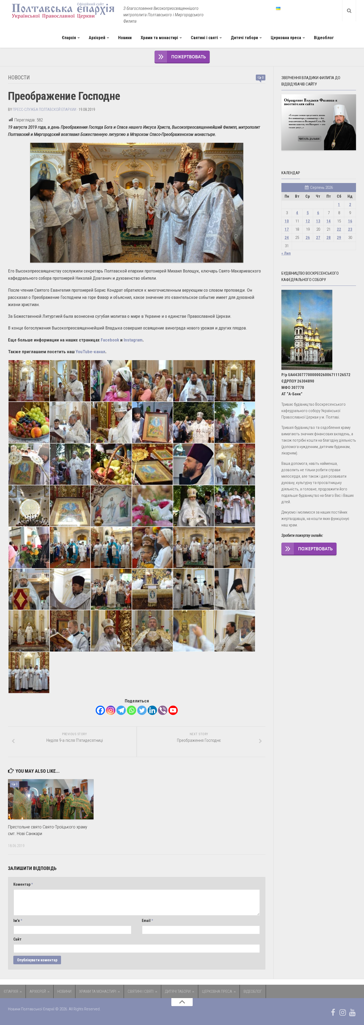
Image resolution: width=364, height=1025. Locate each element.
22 (339, 229)
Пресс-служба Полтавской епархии (44, 109)
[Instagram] (110, 710)
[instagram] (342, 1012)
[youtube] (352, 1012)
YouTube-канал (90, 351)
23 (350, 229)
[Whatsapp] (131, 710)
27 (318, 237)
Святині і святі (204, 37)
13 (318, 221)
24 (287, 237)
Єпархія (69, 37)
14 (328, 221)
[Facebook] (100, 710)
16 (350, 221)
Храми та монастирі (159, 37)
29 (339, 237)
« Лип (286, 253)
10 (287, 221)
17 (287, 229)
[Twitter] (142, 710)
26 (308, 237)
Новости (19, 77)
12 (308, 221)
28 (328, 237)
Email (147, 920)
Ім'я (17, 920)
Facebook (110, 340)
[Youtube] (173, 710)
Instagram (133, 340)
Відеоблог (324, 37)
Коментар (23, 884)
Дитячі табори (244, 37)
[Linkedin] (152, 710)
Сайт (17, 939)
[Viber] (162, 710)
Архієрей (97, 37)
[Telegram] (121, 710)
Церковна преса (286, 37)
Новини (125, 37)
